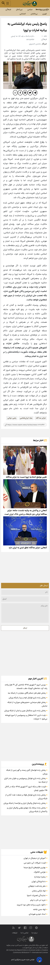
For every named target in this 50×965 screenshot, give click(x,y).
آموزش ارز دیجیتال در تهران (35, 858)
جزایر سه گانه (41, 418)
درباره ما (35, 932)
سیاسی (30, 9)
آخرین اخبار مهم (36, 679)
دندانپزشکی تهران (39, 881)
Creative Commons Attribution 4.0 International (30, 951)
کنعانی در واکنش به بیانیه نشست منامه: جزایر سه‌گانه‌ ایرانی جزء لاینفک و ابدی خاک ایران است (25, 512)
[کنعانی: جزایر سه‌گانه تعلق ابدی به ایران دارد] (25, 530)
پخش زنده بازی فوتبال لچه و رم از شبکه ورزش (27, 697)
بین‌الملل (19, 9)
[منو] (8, 3)
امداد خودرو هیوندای (37, 914)
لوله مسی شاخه (39, 909)
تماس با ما (25, 932)
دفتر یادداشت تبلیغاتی (37, 886)
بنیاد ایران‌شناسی (26, 418)
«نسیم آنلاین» (18, 945)
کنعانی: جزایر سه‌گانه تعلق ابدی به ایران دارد (28, 548)
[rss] (13, 928)
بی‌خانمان (34, 13)
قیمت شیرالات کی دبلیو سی (35, 863)
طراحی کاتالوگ (40, 872)
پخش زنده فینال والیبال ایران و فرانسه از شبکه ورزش (24, 803)
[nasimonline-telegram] (36, 928)
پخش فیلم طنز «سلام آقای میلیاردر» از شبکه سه (27, 693)
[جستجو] (3, 3)
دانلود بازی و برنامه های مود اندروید (31, 905)
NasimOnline (22, 950)
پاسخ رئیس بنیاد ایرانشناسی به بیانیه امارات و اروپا (27, 27)
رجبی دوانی (11, 418)
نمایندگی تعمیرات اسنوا (36, 895)
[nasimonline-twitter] (19, 928)
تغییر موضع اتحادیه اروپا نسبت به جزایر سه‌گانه (26, 477)
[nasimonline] (25, 928)
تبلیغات (15, 932)
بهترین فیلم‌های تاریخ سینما (35, 867)
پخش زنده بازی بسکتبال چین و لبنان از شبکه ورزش (25, 710)
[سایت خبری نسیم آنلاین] (30, 3)
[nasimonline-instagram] (30, 928)
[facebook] (20, 92)
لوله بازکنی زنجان (39, 891)
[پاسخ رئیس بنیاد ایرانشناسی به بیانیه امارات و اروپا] (25, 75)
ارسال (25, 628)
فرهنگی (8, 9)
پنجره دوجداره (40, 877)
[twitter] (30, 92)
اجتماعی (23, 13)
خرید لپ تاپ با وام (38, 900)
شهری (44, 13)
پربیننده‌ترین (38, 764)
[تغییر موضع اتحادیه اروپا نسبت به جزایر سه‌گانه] (25, 460)
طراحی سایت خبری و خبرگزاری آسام (22, 959)
